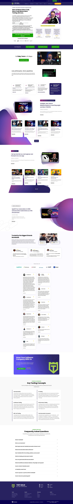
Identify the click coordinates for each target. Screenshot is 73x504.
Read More (12, 163)
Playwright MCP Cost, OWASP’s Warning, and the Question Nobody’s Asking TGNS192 (22, 0)
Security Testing (14, 495)
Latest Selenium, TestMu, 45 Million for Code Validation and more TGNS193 (30, 129)
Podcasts (38, 494)
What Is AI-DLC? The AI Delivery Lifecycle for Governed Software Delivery (16, 178)
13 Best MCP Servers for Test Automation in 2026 (54, 178)
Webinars (38, 495)
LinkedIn (42, 484)
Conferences (52, 493)
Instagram (51, 487)
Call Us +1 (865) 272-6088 (53, 502)
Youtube (42, 485)
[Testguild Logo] (16, 4)
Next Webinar (57, 3)
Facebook (50, 484)
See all (36, 140)
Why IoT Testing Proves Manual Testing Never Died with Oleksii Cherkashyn (17, 129)
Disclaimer (52, 501)
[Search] (58, 1)
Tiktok (50, 485)
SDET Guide (26, 495)
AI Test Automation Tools (28, 493)
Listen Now (41, 114)
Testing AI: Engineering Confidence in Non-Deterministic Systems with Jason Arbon (43, 129)
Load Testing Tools (27, 494)
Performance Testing (14, 494)
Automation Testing (14, 493)
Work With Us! (49, 501)
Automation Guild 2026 (53, 494)
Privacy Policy (56, 501)
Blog (37, 493)
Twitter (42, 487)
